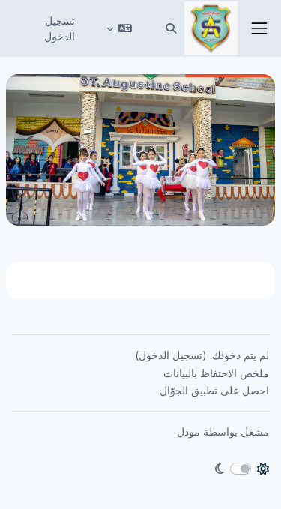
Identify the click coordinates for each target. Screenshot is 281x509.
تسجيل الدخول (59, 28)
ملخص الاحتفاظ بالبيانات (216, 373)
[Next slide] (31, 149)
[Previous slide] (249, 149)
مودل (188, 431)
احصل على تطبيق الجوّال (214, 390)
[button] (170, 28)
